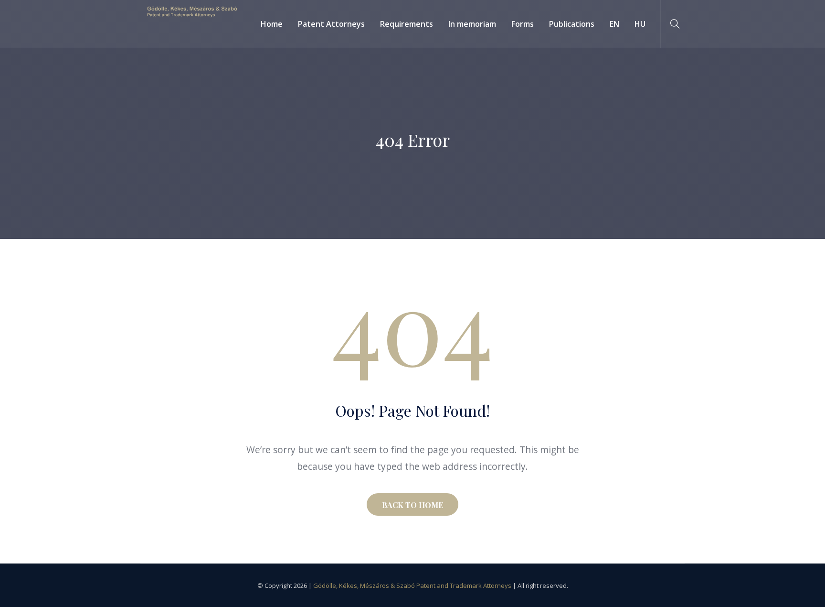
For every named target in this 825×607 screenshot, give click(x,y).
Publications (571, 24)
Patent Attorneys (331, 24)
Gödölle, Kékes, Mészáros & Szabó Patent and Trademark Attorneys (412, 585)
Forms (522, 24)
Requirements (406, 24)
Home (272, 24)
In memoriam (472, 24)
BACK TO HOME (412, 505)
